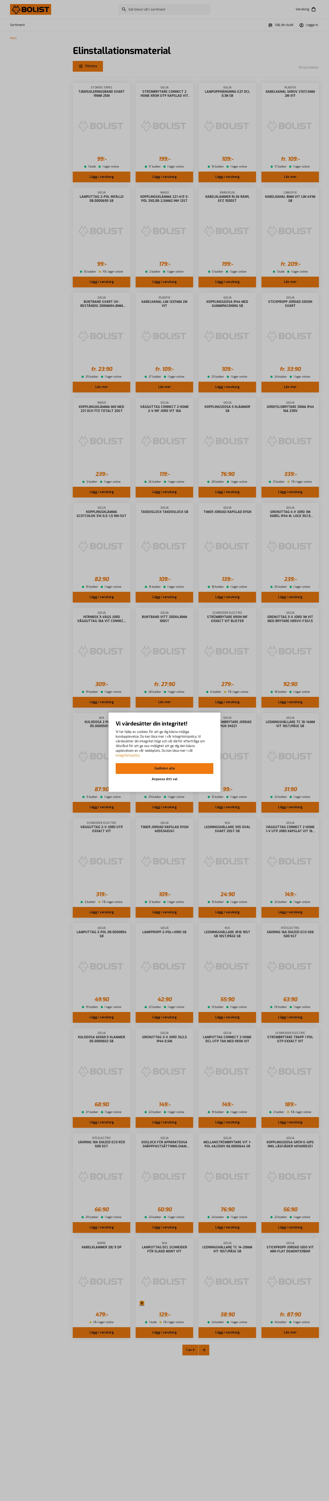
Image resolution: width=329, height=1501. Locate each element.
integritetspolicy (128, 755)
